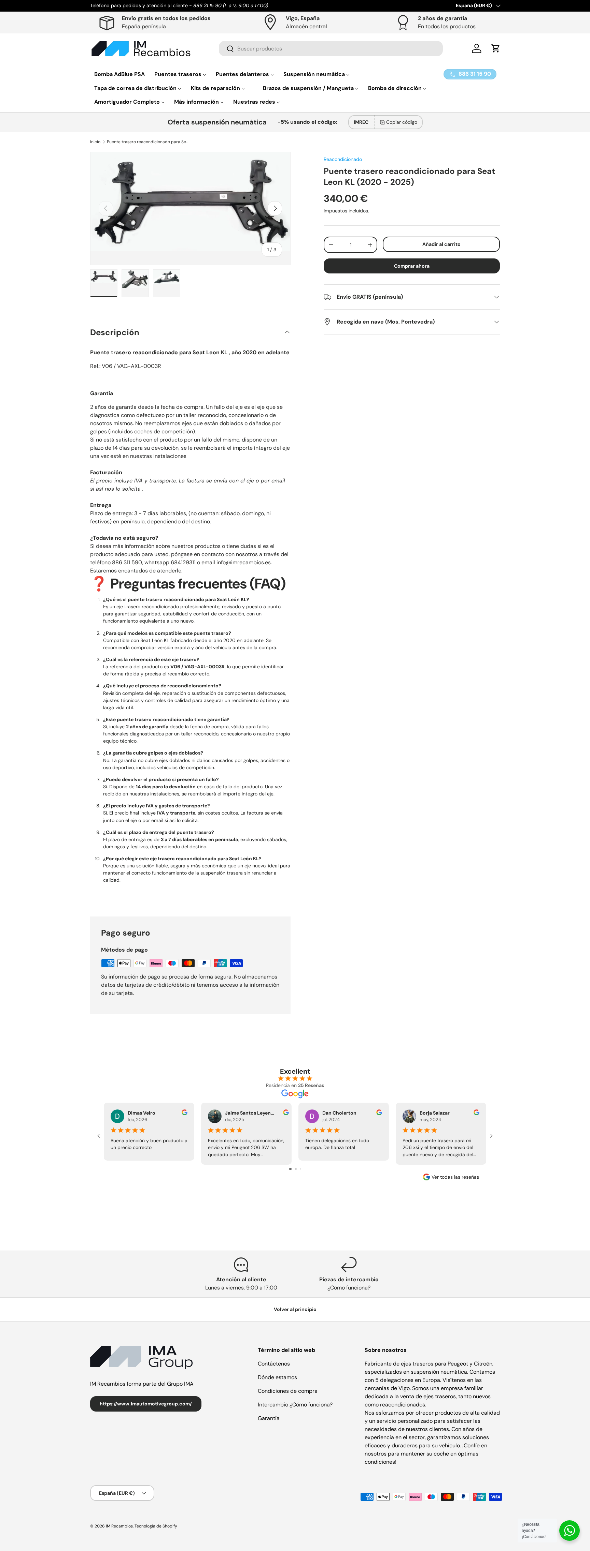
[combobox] (331, 48)
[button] (495, 48)
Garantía (269, 1418)
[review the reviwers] (184, 1113)
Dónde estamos (277, 1377)
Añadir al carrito (441, 244)
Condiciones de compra (288, 1391)
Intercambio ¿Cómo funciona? (295, 1404)
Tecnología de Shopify (156, 1526)
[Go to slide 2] (296, 1169)
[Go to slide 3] (300, 1168)
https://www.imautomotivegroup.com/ (146, 1404)
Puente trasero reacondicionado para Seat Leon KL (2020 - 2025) (148, 142)
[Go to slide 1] (290, 1169)
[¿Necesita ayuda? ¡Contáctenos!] (569, 1530)
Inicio (95, 142)
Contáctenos (274, 1363)
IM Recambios (119, 1526)
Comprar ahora (412, 266)
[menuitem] (119, 74)
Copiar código (401, 122)
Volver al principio (295, 1309)
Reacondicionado (343, 159)
